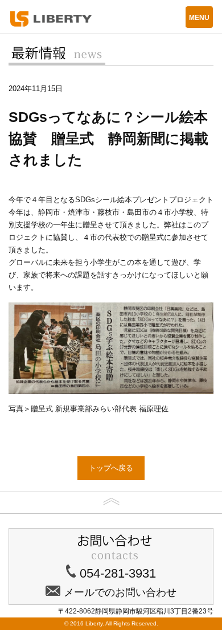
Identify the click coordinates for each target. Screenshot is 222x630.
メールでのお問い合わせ (120, 592)
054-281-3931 (118, 573)
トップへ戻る (111, 468)
